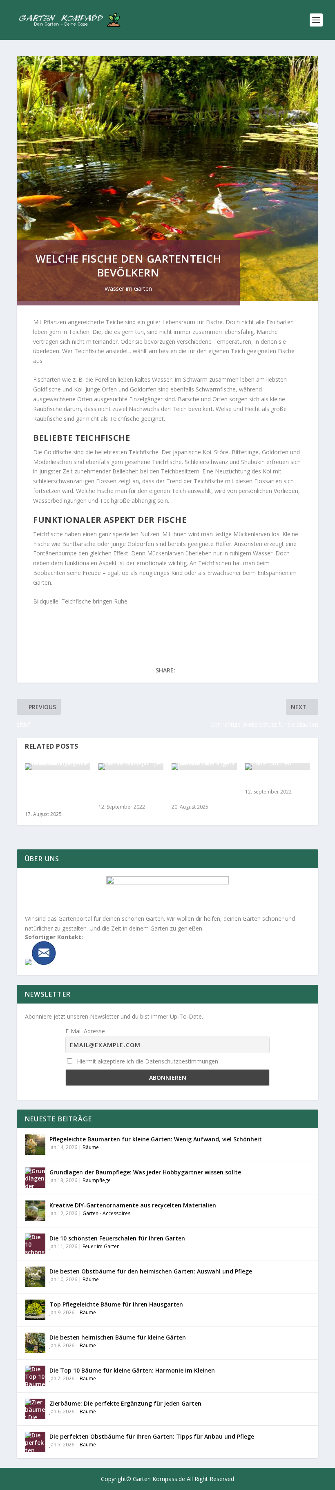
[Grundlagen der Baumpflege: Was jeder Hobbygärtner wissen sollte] (35, 1177)
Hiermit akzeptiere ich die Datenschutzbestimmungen (146, 1061)
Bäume (91, 1147)
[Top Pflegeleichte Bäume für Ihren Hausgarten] (35, 1310)
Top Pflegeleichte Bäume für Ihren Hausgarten (116, 1304)
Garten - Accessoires (106, 1213)
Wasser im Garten (128, 288)
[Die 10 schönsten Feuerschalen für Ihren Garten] (35, 1244)
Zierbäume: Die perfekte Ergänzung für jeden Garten (125, 1403)
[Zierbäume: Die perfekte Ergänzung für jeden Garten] (35, 1409)
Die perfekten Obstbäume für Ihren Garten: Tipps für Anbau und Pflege (151, 1436)
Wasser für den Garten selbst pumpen (121, 789)
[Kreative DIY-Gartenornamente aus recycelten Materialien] (35, 1210)
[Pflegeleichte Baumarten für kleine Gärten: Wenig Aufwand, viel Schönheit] (35, 1144)
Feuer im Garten (101, 1246)
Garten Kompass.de (159, 1479)
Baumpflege (97, 1180)
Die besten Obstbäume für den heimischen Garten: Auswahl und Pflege (150, 1271)
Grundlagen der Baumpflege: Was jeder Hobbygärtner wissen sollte (145, 1172)
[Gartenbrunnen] (277, 766)
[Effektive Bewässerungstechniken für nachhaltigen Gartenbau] (57, 766)
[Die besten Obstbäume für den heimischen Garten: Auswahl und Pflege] (35, 1277)
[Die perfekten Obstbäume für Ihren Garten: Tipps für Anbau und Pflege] (35, 1442)
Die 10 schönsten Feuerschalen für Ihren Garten (117, 1238)
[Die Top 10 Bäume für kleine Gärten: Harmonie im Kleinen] (35, 1376)
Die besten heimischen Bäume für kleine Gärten (117, 1337)
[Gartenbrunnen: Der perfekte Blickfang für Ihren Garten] (204, 766)
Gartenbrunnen (268, 781)
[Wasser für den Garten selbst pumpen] (131, 766)
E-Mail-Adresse (85, 1031)
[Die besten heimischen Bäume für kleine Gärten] (35, 1343)
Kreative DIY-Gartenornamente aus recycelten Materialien (132, 1205)
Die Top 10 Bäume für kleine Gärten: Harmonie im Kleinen (132, 1370)
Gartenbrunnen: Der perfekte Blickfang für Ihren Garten (202, 789)
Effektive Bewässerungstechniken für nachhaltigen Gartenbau (57, 793)
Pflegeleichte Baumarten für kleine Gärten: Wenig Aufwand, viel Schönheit (155, 1139)
